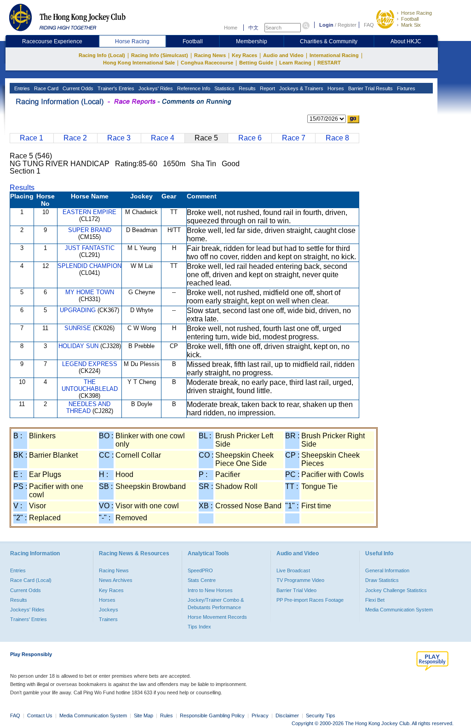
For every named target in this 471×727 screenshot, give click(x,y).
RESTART (329, 62)
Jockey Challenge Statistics (396, 590)
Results (246, 88)
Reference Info (193, 88)
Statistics (224, 88)
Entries (21, 88)
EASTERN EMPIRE (89, 212)
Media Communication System (399, 609)
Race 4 (162, 138)
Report (266, 88)
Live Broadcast (293, 570)
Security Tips (320, 715)
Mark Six (411, 25)
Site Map (143, 715)
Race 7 (293, 138)
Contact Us (39, 715)
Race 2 (75, 138)
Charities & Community (328, 41)
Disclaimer (287, 715)
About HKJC (406, 41)
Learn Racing (295, 62)
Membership (251, 41)
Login (326, 25)
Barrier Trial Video (296, 590)
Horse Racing (416, 13)
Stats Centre (202, 580)
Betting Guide (256, 62)
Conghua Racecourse (207, 62)
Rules (167, 715)
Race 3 (119, 138)
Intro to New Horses (210, 590)
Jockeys (108, 609)
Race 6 (250, 138)
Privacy (260, 715)
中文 (253, 27)
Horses (335, 88)
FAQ (369, 25)
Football (410, 19)
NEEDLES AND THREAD (88, 407)
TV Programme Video (300, 580)
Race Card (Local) (31, 580)
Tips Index (199, 626)
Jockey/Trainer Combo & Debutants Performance (216, 603)
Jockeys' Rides (155, 88)
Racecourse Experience (52, 41)
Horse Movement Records (217, 617)
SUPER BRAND (89, 230)
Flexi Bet (375, 600)
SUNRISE (77, 328)
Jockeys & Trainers (300, 88)
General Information (387, 570)
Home (230, 27)
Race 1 (31, 138)
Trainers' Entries (28, 619)
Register (347, 25)
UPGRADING (78, 310)
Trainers (108, 619)
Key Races (244, 55)
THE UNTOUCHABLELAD (90, 385)
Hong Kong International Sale (139, 62)
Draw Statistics (382, 580)
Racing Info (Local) (102, 55)
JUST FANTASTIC (90, 247)
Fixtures (405, 88)
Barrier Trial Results (370, 88)
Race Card (45, 88)
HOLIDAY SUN (78, 346)
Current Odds (77, 88)
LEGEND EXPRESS (89, 364)
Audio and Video (283, 55)
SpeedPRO (200, 570)
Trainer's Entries (115, 88)
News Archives (115, 580)
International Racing (334, 55)
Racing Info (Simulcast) (159, 55)
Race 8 (337, 138)
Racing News (210, 55)
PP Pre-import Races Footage (310, 600)
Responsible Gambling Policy (212, 715)
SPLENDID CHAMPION (89, 265)
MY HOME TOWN (89, 292)
